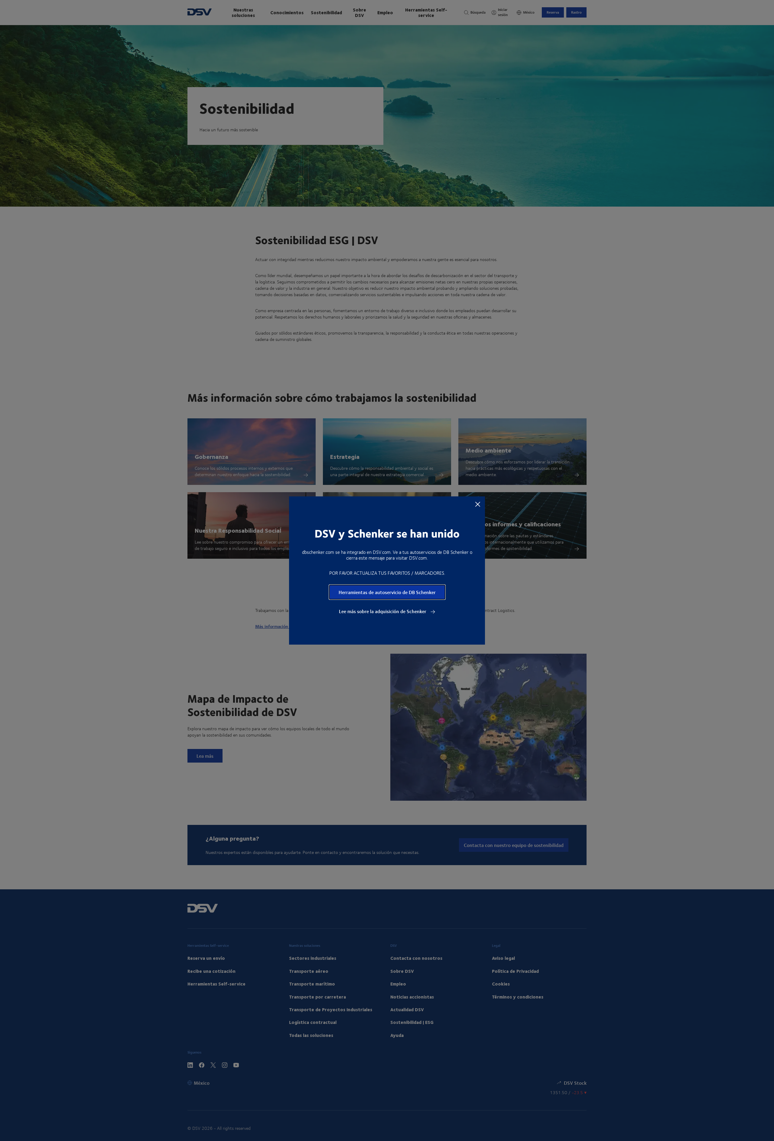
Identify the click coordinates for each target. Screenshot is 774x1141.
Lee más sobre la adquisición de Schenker (383, 611)
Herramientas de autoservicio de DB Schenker (387, 592)
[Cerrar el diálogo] (477, 504)
